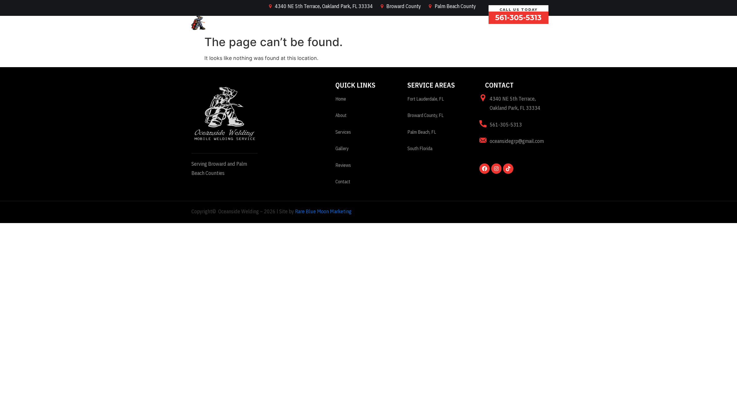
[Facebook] (484, 168)
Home (324, 23)
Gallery (414, 23)
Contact (473, 23)
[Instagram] (496, 168)
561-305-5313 (518, 17)
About (349, 23)
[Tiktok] (508, 168)
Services (377, 23)
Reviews (443, 23)
